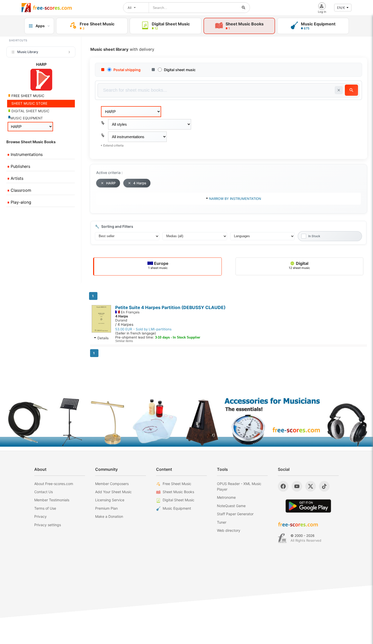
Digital (299, 265)
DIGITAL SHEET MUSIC (29, 111)
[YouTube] (297, 486)
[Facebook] (283, 486)
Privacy (40, 516)
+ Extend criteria (112, 145)
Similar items (124, 341)
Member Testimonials (51, 500)
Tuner (221, 522)
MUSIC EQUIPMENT (26, 118)
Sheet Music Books (178, 492)
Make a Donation (109, 516)
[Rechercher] (244, 8)
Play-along (20, 202)
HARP (111, 183)
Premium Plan (106, 508)
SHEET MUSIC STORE (28, 103)
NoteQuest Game (231, 506)
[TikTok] (324, 486)
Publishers (19, 166)
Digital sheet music (180, 70)
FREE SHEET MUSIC (27, 96)
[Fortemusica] (282, 538)
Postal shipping (127, 70)
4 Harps (139, 183)
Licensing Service (109, 500)
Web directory (228, 530)
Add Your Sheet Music (113, 492)
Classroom (20, 190)
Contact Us (43, 492)
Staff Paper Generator (235, 514)
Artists (16, 178)
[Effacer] (339, 90)
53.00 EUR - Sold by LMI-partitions (143, 329)
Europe (158, 265)
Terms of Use (45, 508)
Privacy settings (47, 525)
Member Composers (112, 483)
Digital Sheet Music (178, 500)
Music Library (27, 52)
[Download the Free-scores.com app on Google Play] (308, 506)
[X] (310, 486)
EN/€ (341, 8)
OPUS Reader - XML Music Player (239, 486)
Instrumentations (26, 154)
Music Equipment (177, 508)
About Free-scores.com (53, 483)
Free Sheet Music (177, 483)
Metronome (226, 497)
